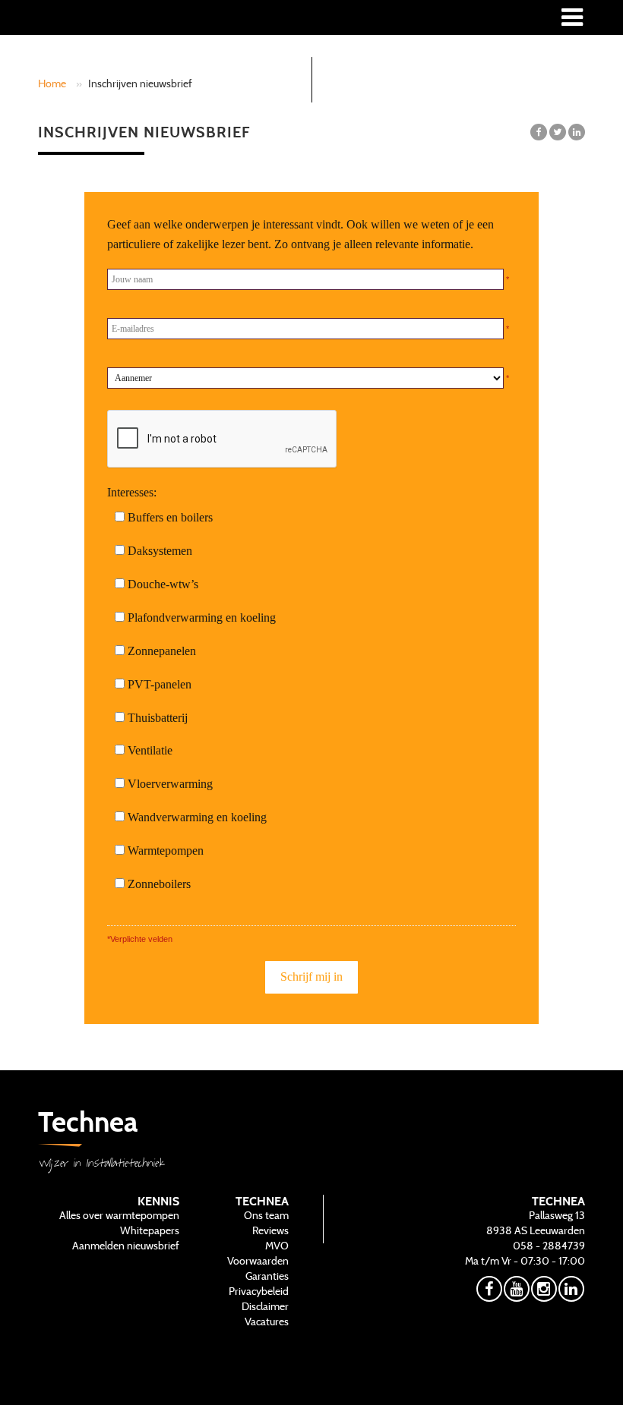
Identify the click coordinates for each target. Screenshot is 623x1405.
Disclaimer (265, 1306)
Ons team (266, 1215)
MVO (277, 1245)
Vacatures (267, 1321)
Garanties (267, 1276)
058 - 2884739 (549, 1245)
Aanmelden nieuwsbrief (125, 1245)
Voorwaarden (258, 1261)
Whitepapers (149, 1230)
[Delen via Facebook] (538, 132)
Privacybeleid (259, 1291)
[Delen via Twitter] (557, 132)
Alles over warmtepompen (119, 1215)
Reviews (270, 1230)
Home (52, 83)
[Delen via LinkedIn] (576, 132)
